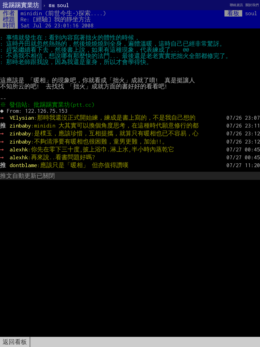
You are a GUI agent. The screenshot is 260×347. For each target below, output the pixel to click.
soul (58, 5)
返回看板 (15, 342)
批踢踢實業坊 (21, 5)
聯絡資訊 (236, 5)
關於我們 (252, 5)
